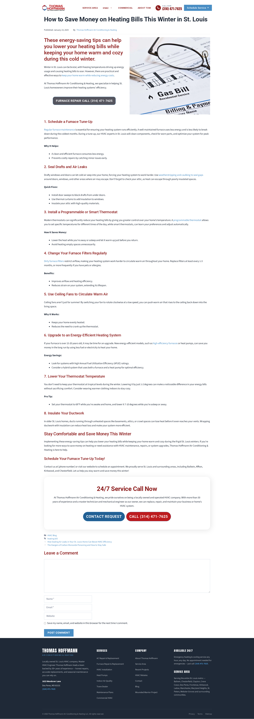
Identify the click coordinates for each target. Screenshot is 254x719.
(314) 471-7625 (48, 689)
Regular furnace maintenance (59, 129)
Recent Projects (142, 669)
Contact (138, 680)
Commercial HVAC (105, 698)
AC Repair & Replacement (108, 658)
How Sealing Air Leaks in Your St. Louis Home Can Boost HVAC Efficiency (79, 541)
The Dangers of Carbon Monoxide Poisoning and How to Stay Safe (76, 545)
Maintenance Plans (105, 692)
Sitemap (208, 714)
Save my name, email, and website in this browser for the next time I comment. (87, 623)
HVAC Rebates (141, 675)
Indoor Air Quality (104, 680)
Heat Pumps (102, 675)
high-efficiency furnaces (165, 343)
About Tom (144, 8)
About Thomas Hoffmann (146, 658)
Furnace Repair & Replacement (110, 664)
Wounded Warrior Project (146, 692)
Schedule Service (197, 8)
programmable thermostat (187, 220)
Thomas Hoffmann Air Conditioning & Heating (97, 30)
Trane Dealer (102, 686)
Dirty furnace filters (54, 261)
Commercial (125, 8)
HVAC (106, 8)
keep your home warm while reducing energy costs (88, 75)
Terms (200, 714)
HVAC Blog (52, 535)
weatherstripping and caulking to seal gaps (181, 175)
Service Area (90, 8)
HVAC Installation (104, 669)
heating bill (52, 538)
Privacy (192, 714)
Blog (137, 686)
